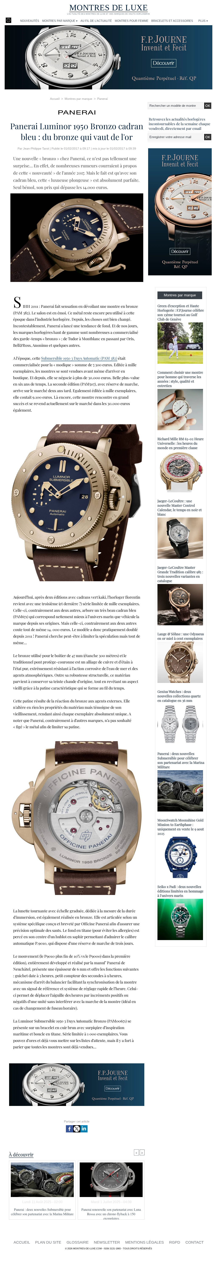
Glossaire (78, 1242)
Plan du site (48, 1242)
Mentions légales (145, 1242)
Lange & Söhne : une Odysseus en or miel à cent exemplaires (180, 636)
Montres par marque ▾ (60, 20)
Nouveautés (29, 20)
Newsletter (107, 1242)
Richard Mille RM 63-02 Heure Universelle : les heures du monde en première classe (180, 443)
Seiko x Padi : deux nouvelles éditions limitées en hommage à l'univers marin (180, 891)
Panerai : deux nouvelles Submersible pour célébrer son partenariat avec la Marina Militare (42, 1211)
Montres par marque (78, 98)
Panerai (102, 98)
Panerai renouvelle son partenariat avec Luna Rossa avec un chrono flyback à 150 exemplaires (111, 1212)
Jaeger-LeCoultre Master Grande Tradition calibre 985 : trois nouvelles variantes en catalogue (180, 574)
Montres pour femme (131, 20)
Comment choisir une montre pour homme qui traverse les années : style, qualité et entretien (180, 379)
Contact (194, 1242)
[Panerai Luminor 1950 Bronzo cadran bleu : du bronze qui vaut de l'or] (76, 194)
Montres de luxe (108, 7)
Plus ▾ (203, 20)
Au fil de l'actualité (96, 20)
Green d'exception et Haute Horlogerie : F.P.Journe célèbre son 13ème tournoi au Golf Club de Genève (180, 312)
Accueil (55, 98)
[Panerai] (77, 111)
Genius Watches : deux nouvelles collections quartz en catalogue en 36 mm (179, 696)
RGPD (175, 1242)
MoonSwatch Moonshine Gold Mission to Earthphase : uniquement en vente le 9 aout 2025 (180, 827)
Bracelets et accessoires (172, 20)
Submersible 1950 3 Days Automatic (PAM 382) (79, 358)
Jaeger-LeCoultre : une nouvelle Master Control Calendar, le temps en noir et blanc (179, 507)
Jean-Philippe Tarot (36, 148)
